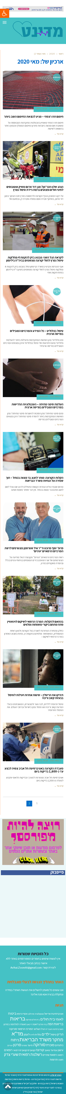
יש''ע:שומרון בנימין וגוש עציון (14, 1083)
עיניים (9, 1045)
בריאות (17, 1018)
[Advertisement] (35, 912)
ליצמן (27, 1034)
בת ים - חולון (38, 1083)
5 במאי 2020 (55, 613)
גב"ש (29, 1083)
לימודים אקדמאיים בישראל (23, 1087)
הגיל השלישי (39, 1029)
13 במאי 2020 (55, 108)
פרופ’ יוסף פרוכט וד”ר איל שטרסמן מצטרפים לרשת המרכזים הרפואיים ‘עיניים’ (34, 549)
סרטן (17, 1044)
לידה (32, 1035)
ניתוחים (59, 1045)
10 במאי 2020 (55, 179)
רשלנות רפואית (30, 1054)
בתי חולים (43, 1024)
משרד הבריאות (36, 1039)
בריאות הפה (55, 1024)
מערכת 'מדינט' (41, 249)
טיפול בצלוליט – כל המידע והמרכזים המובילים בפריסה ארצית (36, 332)
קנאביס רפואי (20, 1050)
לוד (36, 1087)
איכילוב (31, 1014)
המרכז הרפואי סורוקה (21, 1028)
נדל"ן (25, 1091)
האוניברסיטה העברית (54, 1029)
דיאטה (35, 1024)
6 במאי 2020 (55, 396)
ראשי (61, 53)
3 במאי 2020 (55, 760)
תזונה (60, 1059)
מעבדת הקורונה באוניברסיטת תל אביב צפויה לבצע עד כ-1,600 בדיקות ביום (34, 769)
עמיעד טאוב (51, 1050)
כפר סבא (32, 1091)
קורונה (40, 1050)
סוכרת (50, 1045)
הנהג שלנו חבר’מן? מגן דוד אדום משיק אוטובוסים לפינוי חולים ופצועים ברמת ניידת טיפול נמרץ (35, 188)
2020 (52, 53)
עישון (60, 1050)
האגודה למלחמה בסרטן (15, 1024)
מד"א (17, 1033)
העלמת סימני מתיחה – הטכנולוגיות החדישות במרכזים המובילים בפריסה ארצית (37, 405)
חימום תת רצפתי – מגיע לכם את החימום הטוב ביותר (33, 116)
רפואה (60, 1055)
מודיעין (41, 1079)
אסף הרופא (22, 1014)
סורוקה (39, 1044)
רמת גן (46, 1083)
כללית (38, 1034)
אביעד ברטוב (41, 108)
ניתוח (15, 1040)
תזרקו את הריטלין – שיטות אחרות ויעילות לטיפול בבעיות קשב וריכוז (35, 696)
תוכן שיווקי (43, 396)
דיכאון (29, 1024)
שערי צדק (11, 1054)
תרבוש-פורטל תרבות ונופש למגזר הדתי (33, 1075)
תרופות (54, 1059)
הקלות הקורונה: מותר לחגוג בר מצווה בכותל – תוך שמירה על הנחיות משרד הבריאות (34, 479)
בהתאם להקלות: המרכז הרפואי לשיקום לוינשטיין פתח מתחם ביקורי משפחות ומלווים (35, 623)
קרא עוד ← (58, 134)
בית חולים (47, 1019)
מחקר (57, 1039)
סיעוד (30, 1045)
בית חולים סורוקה (33, 1019)
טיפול (53, 1034)
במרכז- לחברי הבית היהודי (50, 1087)
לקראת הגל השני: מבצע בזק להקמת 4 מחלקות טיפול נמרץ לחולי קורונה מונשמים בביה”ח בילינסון (34, 258)
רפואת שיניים (49, 1054)
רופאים (8, 1050)
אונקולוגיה (39, 1014)
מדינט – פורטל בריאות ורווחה (25, 1079)
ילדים (46, 1034)
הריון (60, 1034)
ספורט (24, 1045)
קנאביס (31, 1050)
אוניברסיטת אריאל (53, 1013)
